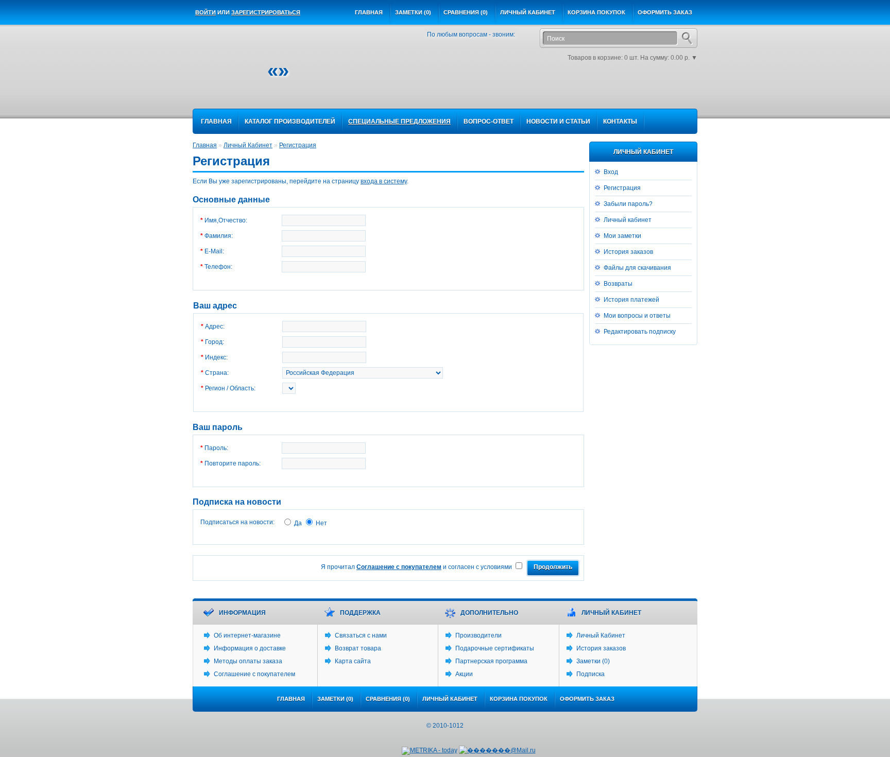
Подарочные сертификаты (494, 648)
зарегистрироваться (265, 12)
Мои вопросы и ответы (637, 315)
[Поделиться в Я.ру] (672, 93)
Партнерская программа (491, 661)
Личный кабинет (527, 12)
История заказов (628, 251)
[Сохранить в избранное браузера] (688, 93)
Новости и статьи (558, 121)
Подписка (590, 674)
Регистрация (622, 188)
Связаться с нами (361, 635)
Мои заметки (622, 235)
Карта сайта (353, 661)
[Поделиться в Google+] (564, 93)
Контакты (620, 121)
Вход (611, 172)
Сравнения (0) (465, 12)
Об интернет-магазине (247, 635)
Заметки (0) (413, 12)
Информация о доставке (250, 648)
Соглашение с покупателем (254, 674)
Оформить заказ (665, 12)
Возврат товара (358, 648)
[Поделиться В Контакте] (642, 93)
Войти (205, 12)
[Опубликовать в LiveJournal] (595, 93)
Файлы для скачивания (637, 267)
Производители (478, 635)
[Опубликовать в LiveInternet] (580, 93)
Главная (369, 12)
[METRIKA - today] (429, 751)
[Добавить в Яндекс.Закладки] (657, 93)
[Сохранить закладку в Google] (549, 93)
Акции (464, 674)
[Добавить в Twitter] (626, 93)
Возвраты (618, 283)
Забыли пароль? (628, 204)
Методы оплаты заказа (248, 661)
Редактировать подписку (640, 331)
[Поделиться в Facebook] (533, 93)
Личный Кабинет (248, 145)
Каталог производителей (290, 121)
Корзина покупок (596, 12)
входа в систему (384, 181)
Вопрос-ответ (489, 121)
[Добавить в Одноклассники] (611, 93)
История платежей (631, 299)
